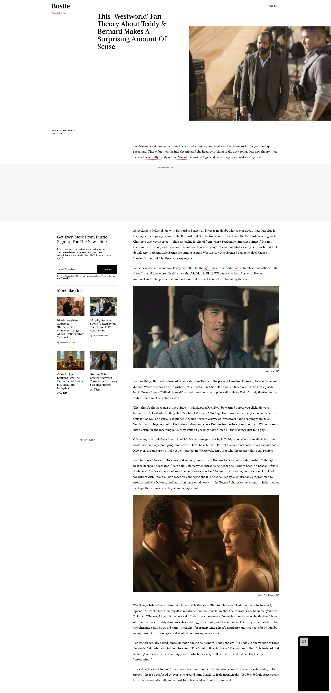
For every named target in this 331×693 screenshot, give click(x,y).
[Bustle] (61, 6)
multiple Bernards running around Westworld (186, 252)
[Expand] (302, 639)
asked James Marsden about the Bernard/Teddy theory (196, 643)
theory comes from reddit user (219, 268)
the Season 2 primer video (168, 407)
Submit (107, 269)
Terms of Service (108, 276)
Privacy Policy (67, 278)
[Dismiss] (325, 639)
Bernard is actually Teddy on (160, 157)
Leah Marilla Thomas (64, 130)
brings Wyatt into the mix (166, 605)
